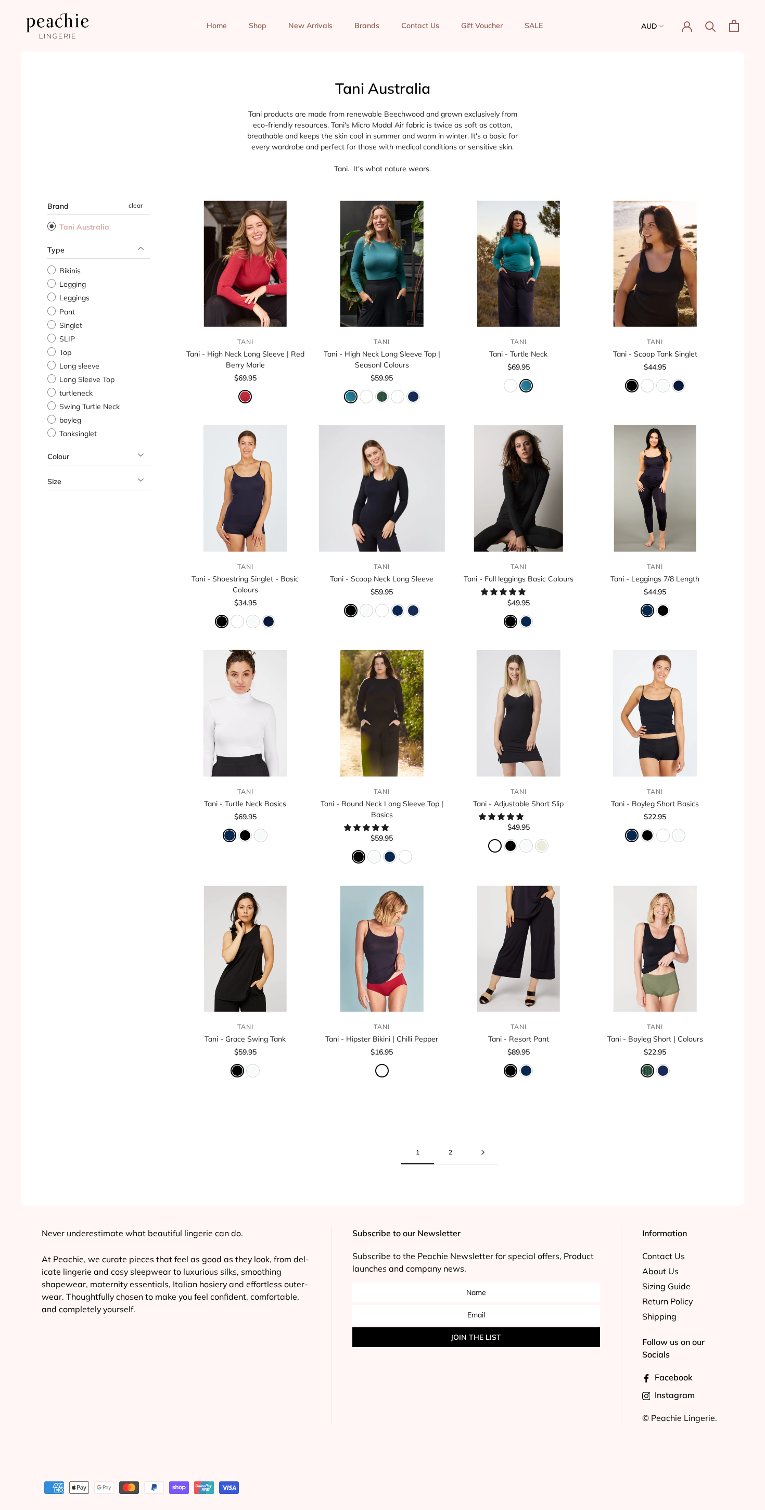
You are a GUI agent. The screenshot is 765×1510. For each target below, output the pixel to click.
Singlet (69, 325)
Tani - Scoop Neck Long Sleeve (382, 578)
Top (64, 352)
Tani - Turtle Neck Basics (245, 803)
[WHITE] (526, 846)
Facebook (673, 1377)
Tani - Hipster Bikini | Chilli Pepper (381, 1039)
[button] (504, 592)
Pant (66, 311)
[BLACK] (510, 846)
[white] (366, 610)
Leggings (73, 298)
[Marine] (413, 396)
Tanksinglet (77, 433)
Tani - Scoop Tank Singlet (655, 354)
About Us (660, 1271)
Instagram (674, 1395)
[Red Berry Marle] (245, 396)
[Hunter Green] (382, 396)
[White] (663, 385)
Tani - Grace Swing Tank (245, 1039)
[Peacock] (351, 396)
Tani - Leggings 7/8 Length (654, 578)
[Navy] (678, 385)
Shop (257, 25)
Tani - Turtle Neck (518, 354)
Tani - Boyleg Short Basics (655, 803)
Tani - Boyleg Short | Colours (655, 1039)
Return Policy (667, 1301)
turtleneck (75, 393)
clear (136, 205)
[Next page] (483, 1152)
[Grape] (366, 396)
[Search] (710, 25)
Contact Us (420, 25)
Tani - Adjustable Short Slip (518, 803)
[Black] (632, 385)
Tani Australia (83, 227)
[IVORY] (542, 846)
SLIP (66, 339)
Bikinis (69, 270)
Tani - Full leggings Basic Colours (518, 578)
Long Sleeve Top (85, 379)
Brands (366, 25)
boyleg (69, 420)
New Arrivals (310, 25)
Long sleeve (78, 366)
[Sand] (647, 385)
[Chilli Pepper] (382, 1070)
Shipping (659, 1316)
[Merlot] (397, 396)
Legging (71, 284)
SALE (534, 25)
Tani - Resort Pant (518, 1039)
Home (217, 25)
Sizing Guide (666, 1286)
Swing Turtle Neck (88, 406)
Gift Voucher (482, 25)
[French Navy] (397, 610)
